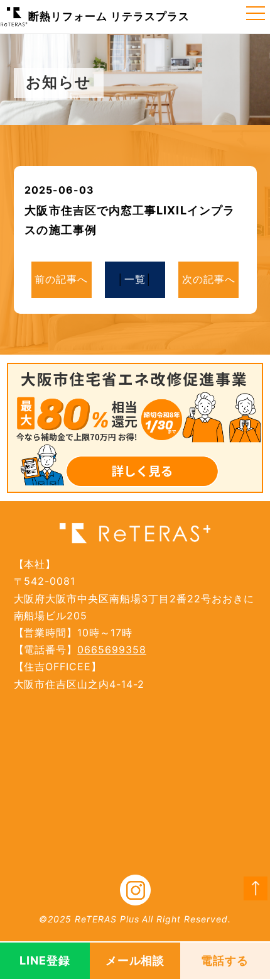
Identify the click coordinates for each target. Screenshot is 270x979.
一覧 (135, 279)
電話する (225, 960)
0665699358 (111, 649)
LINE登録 (44, 960)
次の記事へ (208, 279)
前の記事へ (61, 279)
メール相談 (135, 960)
